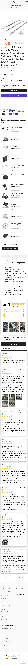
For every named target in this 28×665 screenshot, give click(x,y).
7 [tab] (20, 40)
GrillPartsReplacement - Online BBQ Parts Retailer (14, 7)
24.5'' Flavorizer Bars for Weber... (18, 155)
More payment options (14, 99)
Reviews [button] (7, 338)
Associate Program (7, 628)
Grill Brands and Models (7, 637)
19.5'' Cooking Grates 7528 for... (18, 213)
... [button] (19, 391)
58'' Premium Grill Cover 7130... (18, 174)
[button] (3, 43)
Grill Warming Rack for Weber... (18, 165)
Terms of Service (5, 614)
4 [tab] (13, 40)
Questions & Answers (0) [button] (19, 338)
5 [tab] (15, 40)
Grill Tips (7, 641)
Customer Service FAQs (6, 602)
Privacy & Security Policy (6, 606)
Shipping (3, 78)
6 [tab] (17, 40)
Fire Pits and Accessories (7, 644)
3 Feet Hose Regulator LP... (17, 127)
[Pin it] (14, 70)
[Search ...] (14, 2)
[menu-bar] (2, 2)
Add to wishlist (6, 102)
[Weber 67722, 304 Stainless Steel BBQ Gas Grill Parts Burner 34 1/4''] (14, 27)
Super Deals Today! (7, 634)
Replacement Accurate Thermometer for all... (16, 224)
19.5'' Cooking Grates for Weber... (18, 137)
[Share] (9, 70)
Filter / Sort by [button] (7, 348)
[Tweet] (11, 70)
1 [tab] (6, 40)
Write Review (13, 344)
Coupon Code (7, 631)
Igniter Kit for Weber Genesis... (17, 184)
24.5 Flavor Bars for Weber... (17, 146)
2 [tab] (8, 40)
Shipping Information (4, 610)
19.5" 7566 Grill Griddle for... (17, 234)
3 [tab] (10, 40)
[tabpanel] (14, 27)
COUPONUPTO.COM (21, 597)
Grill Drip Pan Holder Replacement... (15, 203)
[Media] (25, 39)
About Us (3, 598)
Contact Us (4, 616)
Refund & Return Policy (5, 620)
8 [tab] (22, 40)
